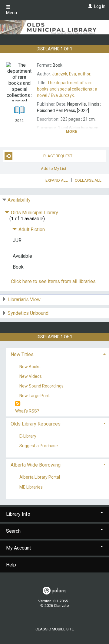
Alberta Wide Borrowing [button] (36, 465)
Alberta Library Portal (39, 477)
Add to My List (53, 168)
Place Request (57, 156)
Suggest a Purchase (38, 446)
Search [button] (13, 531)
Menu (11, 12)
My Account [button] (18, 548)
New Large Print (34, 395)
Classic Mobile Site (54, 629)
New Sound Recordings (41, 386)
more (72, 131)
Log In (99, 6)
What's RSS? (27, 411)
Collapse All (88, 180)
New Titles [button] (22, 354)
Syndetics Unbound (28, 313)
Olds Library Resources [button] (36, 424)
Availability (19, 200)
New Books (30, 366)
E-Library (27, 436)
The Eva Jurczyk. (67, 89)
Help (11, 565)
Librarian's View (24, 299)
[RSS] (17, 404)
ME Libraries (31, 487)
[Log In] (89, 6)
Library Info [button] (18, 514)
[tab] (57, 354)
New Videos (30, 376)
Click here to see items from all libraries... (54, 281)
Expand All (56, 180)
